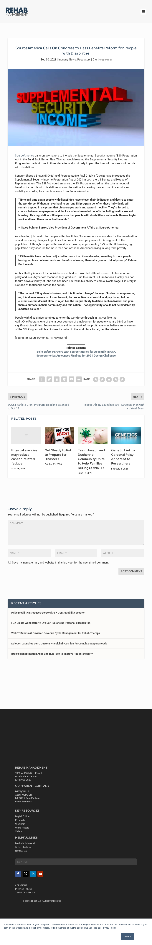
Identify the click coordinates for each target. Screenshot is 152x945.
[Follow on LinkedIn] (33, 874)
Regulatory (83, 59)
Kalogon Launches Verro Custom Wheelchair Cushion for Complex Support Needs (59, 643)
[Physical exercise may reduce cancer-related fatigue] (26, 436)
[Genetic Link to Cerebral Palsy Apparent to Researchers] (126, 436)
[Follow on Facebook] (18, 874)
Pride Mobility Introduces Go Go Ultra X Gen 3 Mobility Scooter (48, 612)
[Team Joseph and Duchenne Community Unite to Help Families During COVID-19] (93, 436)
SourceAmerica (24, 155)
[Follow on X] (26, 874)
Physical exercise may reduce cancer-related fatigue (24, 456)
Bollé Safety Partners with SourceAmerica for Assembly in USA (76, 351)
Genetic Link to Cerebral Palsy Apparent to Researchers (123, 456)
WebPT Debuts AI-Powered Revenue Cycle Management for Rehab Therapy (55, 633)
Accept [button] (127, 936)
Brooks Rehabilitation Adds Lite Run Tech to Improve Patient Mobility (52, 653)
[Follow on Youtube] (40, 874)
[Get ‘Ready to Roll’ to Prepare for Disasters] (59, 436)
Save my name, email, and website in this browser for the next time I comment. (60, 562)
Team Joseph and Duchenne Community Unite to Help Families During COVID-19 (91, 459)
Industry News (67, 59)
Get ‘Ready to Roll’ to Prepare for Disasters (59, 454)
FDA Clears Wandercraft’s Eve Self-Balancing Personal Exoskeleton (50, 622)
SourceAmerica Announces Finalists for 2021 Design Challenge (76, 355)
